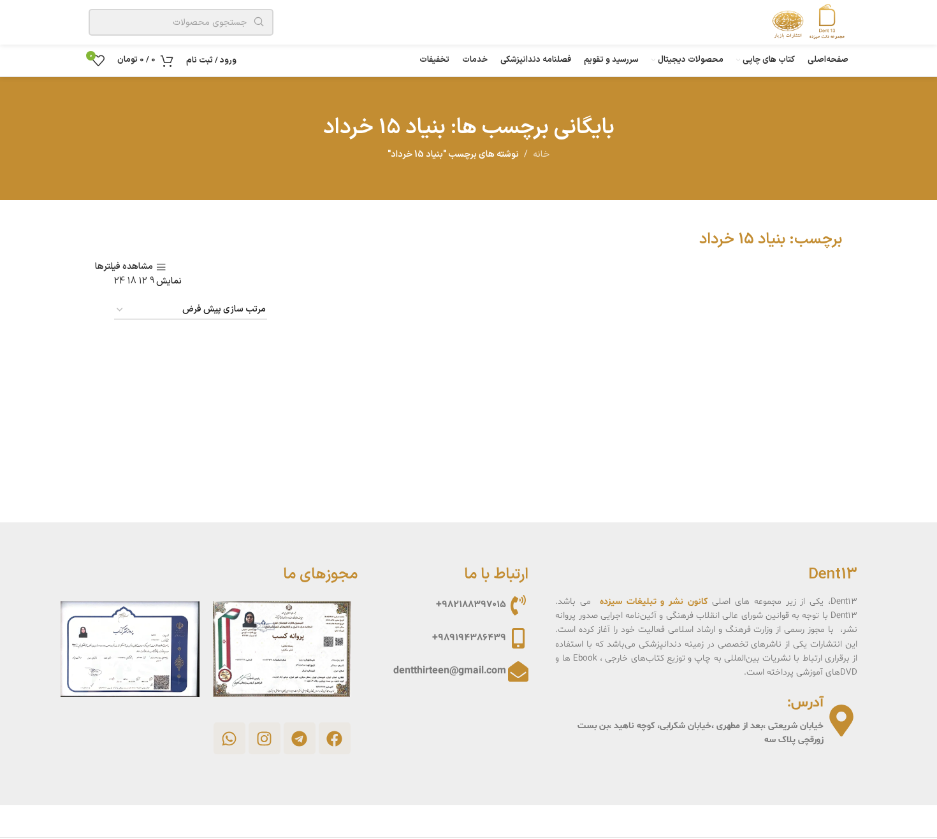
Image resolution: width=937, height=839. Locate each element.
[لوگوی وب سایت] (805, 22)
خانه (541, 154)
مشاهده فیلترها (124, 267)
